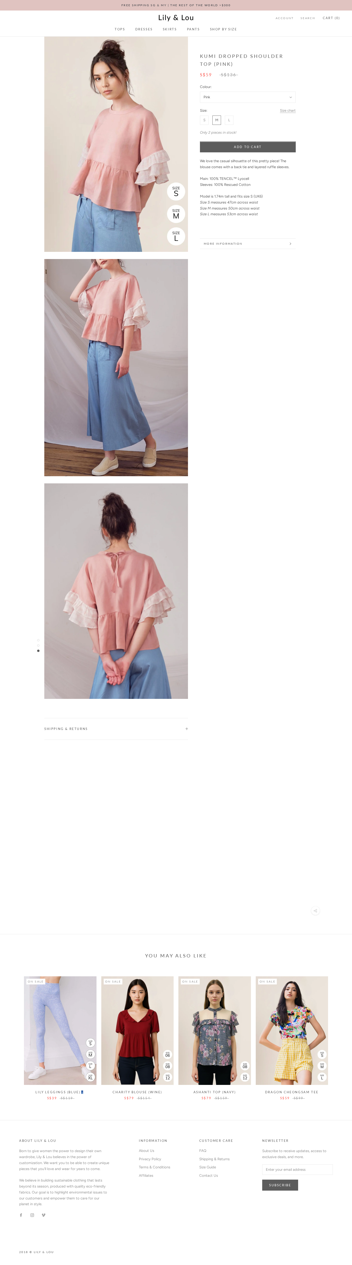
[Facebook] (21, 1215)
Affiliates (146, 1175)
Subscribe (280, 1185)
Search (308, 18)
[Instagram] (32, 1215)
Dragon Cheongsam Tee (292, 1092)
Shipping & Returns (66, 729)
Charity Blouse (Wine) (137, 1092)
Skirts (170, 29)
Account (285, 18)
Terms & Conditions (154, 1167)
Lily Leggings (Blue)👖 (60, 1092)
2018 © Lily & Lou (36, 1252)
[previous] (15, 1033)
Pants (193, 29)
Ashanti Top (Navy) (214, 1092)
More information (223, 243)
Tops (120, 29)
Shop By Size (223, 29)
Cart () (331, 18)
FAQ (202, 1151)
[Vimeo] (43, 1215)
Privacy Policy (150, 1159)
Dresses (144, 29)
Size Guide (207, 1167)
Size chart (288, 110)
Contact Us (208, 1175)
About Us (146, 1151)
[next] (337, 1033)
